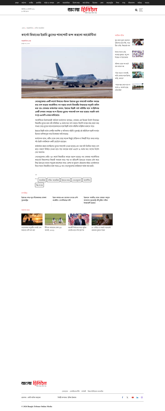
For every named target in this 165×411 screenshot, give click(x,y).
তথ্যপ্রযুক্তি (109, 3)
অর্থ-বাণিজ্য (85, 3)
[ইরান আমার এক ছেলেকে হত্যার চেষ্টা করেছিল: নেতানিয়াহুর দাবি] (67, 201)
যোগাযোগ (65, 391)
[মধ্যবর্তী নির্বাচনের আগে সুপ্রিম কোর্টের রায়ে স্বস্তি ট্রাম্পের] (78, 223)
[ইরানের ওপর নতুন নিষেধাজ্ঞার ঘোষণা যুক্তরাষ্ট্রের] (35, 201)
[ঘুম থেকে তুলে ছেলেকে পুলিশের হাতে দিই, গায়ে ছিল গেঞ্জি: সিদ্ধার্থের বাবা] (129, 44)
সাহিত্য (140, 3)
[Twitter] (127, 397)
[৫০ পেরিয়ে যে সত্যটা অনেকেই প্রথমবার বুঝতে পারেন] (102, 223)
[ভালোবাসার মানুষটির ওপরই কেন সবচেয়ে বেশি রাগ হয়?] (31, 223)
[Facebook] (122, 397)
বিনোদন (94, 3)
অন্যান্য (147, 3)
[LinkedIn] (137, 397)
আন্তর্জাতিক (66, 3)
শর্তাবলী (83, 391)
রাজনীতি (38, 3)
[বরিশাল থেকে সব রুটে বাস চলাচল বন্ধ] (129, 66)
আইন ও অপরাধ (49, 3)
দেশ (58, 3)
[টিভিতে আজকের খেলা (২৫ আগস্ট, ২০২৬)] (55, 223)
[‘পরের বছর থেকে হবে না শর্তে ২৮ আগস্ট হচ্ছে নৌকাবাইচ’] (129, 87)
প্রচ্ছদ (17, 3)
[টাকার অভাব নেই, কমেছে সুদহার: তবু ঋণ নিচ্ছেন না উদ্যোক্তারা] (129, 56)
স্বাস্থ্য (123, 3)
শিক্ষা (117, 3)
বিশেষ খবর (76, 3)
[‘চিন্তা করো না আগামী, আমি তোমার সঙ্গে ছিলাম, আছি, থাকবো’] (129, 77)
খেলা (101, 3)
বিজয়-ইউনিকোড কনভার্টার (95, 391)
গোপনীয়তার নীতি (75, 391)
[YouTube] (133, 397)
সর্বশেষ (24, 3)
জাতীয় (31, 3)
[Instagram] (142, 397)
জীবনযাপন (131, 3)
